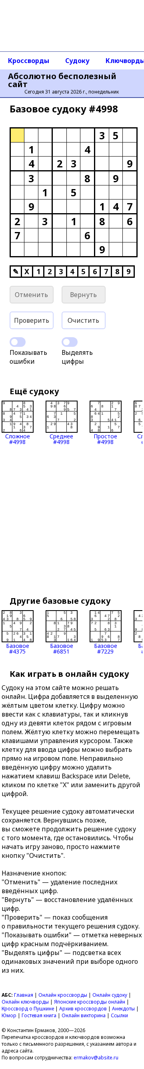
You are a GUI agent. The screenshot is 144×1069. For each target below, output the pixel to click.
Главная (23, 995)
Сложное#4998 (17, 438)
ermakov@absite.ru (96, 1057)
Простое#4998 (105, 438)
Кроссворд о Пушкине (28, 1008)
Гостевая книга (39, 1015)
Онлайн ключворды (25, 1001)
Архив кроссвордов (83, 1008)
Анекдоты (123, 1008)
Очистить (83, 320)
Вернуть (83, 294)
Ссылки (119, 1015)
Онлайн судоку (109, 995)
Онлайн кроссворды (62, 995)
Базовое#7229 (105, 648)
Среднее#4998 (61, 438)
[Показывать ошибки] (18, 342)
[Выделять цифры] (70, 342)
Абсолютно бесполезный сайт (62, 80)
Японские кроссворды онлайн (89, 1001)
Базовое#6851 (61, 648)
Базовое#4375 (17, 648)
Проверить (31, 320)
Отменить (31, 294)
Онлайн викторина (84, 1015)
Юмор (9, 1015)
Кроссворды (28, 60)
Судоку (77, 60)
